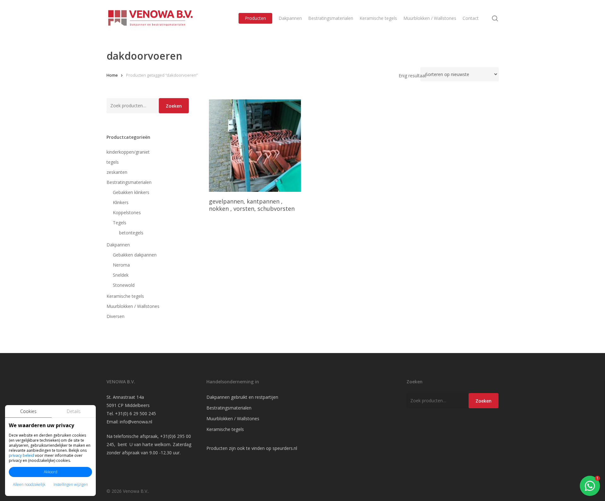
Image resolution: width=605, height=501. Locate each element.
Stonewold (124, 285)
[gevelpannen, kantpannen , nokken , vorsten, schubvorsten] (255, 145)
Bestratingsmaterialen (129, 182)
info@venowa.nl (136, 422)
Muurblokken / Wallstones (133, 306)
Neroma (121, 265)
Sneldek (121, 275)
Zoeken (174, 106)
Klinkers (121, 202)
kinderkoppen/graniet (128, 152)
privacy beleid (21, 455)
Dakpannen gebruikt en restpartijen (242, 397)
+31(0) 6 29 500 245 (135, 413)
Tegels (119, 223)
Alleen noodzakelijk (29, 484)
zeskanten (117, 172)
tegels (113, 162)
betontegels (131, 233)
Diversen (115, 316)
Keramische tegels (125, 296)
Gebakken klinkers (131, 192)
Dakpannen (118, 245)
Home (112, 75)
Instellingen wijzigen (71, 484)
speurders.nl (285, 448)
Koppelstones (127, 212)
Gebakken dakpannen (135, 255)
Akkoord (50, 471)
